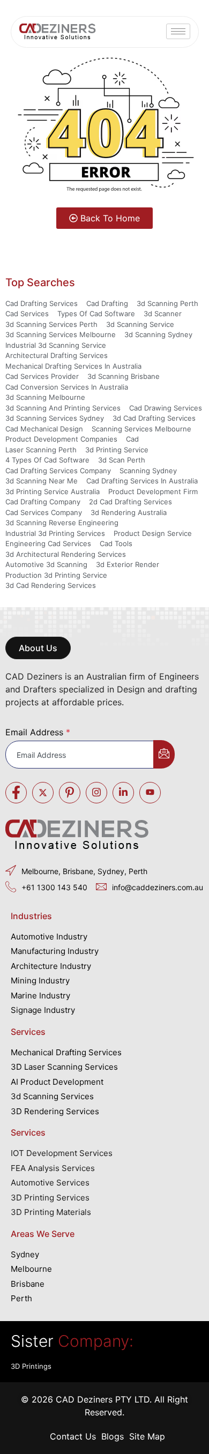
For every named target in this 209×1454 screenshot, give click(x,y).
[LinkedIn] (123, 792)
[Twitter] (43, 792)
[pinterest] (69, 792)
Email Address (37, 732)
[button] (38, 648)
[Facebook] (16, 792)
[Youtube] (150, 792)
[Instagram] (96, 792)
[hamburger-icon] (178, 31)
